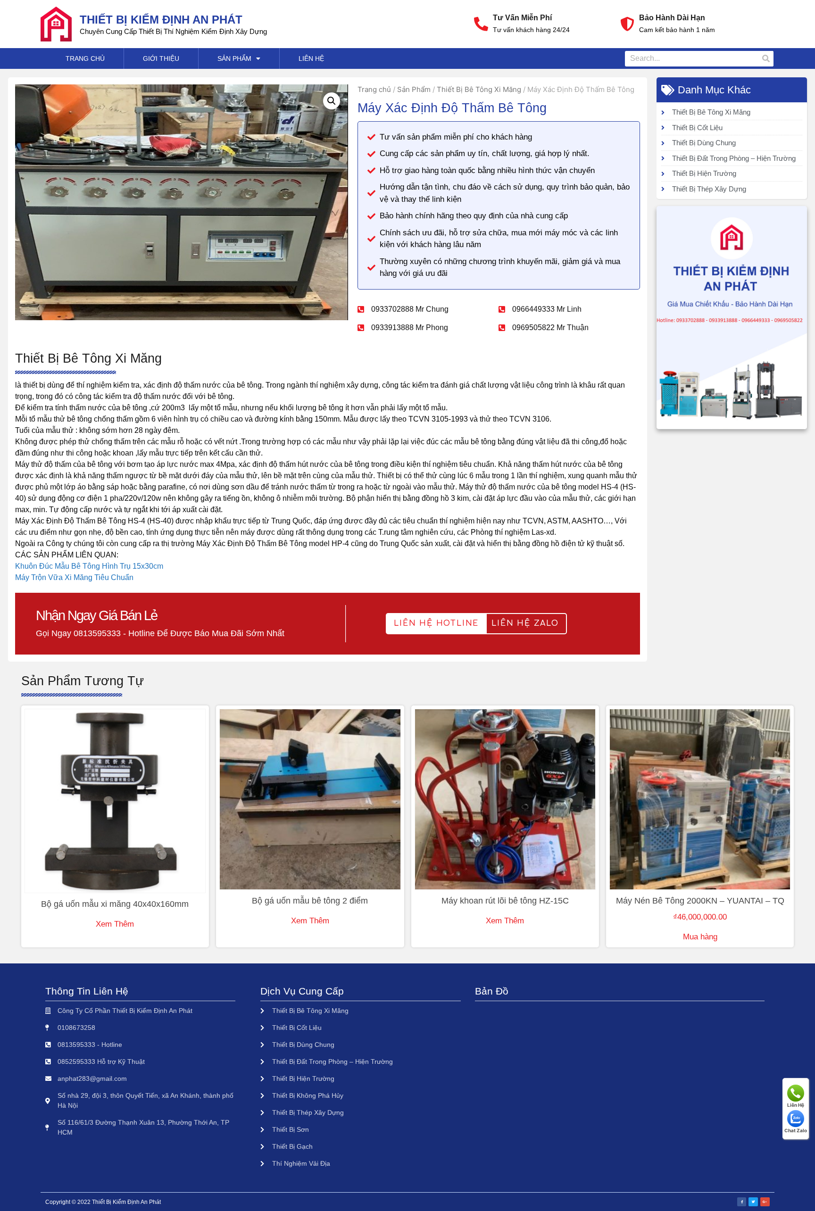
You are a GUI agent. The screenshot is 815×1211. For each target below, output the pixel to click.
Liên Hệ (311, 58)
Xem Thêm (115, 924)
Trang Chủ (85, 58)
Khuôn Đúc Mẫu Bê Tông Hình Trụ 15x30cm (89, 566)
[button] (436, 623)
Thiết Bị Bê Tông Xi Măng (479, 89)
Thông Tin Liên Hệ (86, 991)
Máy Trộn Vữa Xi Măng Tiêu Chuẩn (74, 577)
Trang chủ (374, 89)
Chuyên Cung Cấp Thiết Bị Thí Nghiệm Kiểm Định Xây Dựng (173, 31)
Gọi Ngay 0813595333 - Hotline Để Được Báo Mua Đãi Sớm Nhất (160, 633)
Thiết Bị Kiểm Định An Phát (161, 19)
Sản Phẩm (234, 58)
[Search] (765, 58)
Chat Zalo (795, 1130)
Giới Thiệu (161, 58)
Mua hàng (700, 936)
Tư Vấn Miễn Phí (522, 18)
